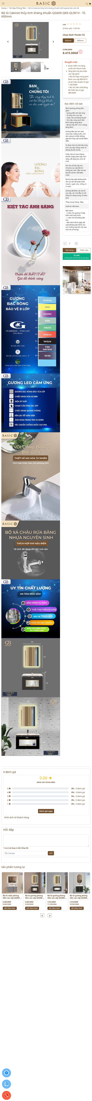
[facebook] (6, 1072)
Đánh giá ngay (46, 811)
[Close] (3, 3)
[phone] (6, 1095)
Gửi (51, 853)
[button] (87, 3)
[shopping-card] (90, 3)
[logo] (46, 3)
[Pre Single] (8, 41)
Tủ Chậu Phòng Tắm (17, 8)
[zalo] (6, 1084)
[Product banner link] (77, 280)
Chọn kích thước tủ (74, 34)
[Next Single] (53, 41)
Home (4, 8)
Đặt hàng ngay (9, 908)
